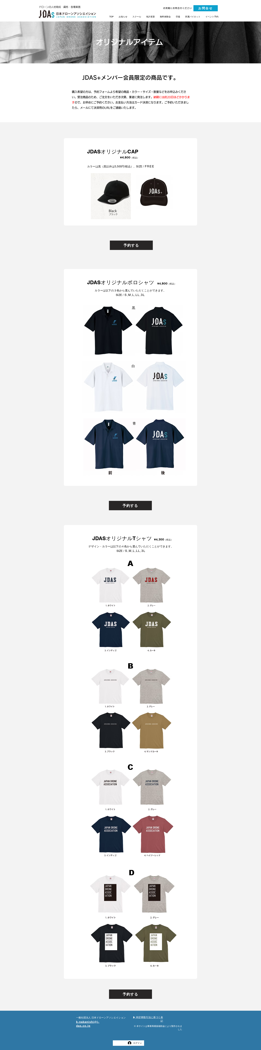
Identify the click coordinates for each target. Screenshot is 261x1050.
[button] (211, 17)
